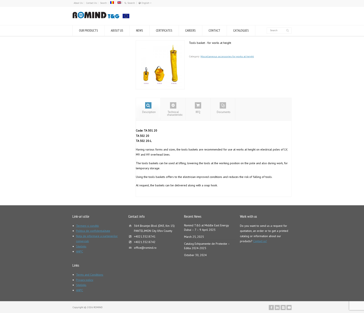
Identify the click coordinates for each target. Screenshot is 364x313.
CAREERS (190, 30)
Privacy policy (84, 280)
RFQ (198, 112)
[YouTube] (289, 307)
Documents (223, 112)
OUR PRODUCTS (88, 30)
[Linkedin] (277, 307)
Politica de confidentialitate (93, 231)
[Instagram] (283, 307)
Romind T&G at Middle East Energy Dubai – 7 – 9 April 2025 (206, 227)
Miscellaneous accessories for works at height (227, 56)
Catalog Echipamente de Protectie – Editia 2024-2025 (207, 246)
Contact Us (91, 2)
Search (103, 2)
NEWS (139, 30)
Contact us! (260, 241)
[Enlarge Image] (160, 43)
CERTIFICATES (164, 30)
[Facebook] (271, 307)
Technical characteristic (175, 113)
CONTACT (214, 30)
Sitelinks (81, 246)
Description (149, 112)
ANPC (79, 251)
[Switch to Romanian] (112, 2)
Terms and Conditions (89, 275)
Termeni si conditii (87, 226)
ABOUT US (117, 30)
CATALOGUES (241, 30)
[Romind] (100, 17)
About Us (78, 2)
